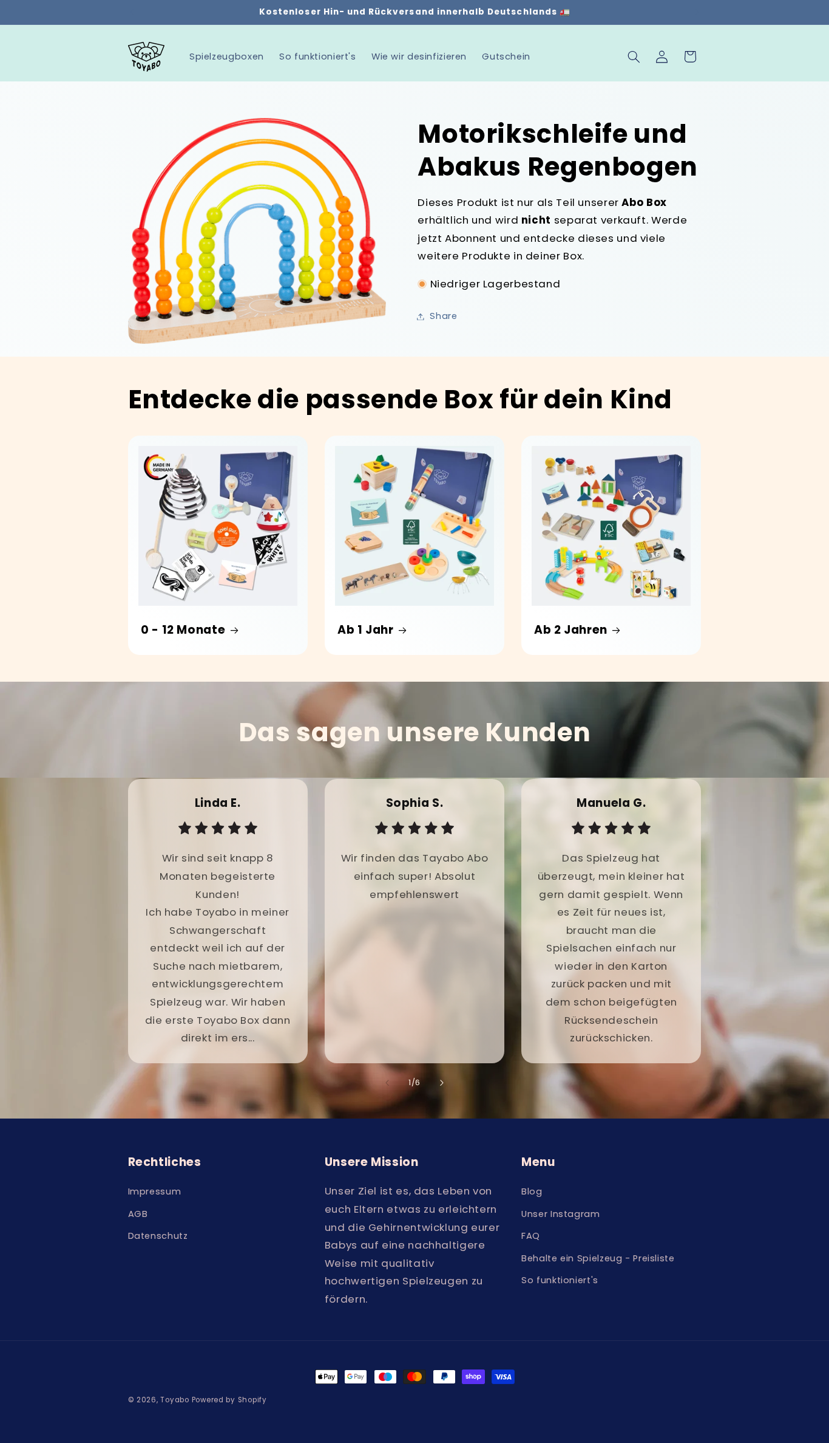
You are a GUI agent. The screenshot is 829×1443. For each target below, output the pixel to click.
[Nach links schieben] (387, 1083)
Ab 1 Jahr (365, 630)
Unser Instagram (560, 1214)
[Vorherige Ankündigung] (131, 12)
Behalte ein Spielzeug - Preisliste (597, 1258)
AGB (138, 1214)
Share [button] (443, 316)
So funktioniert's (559, 1280)
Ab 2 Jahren (570, 630)
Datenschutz (158, 1236)
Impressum (154, 1191)
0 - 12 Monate (183, 630)
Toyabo (174, 1400)
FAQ (530, 1236)
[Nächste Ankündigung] (697, 12)
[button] (634, 56)
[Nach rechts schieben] (441, 1083)
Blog (532, 1191)
